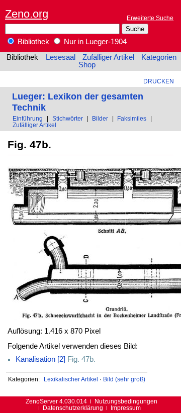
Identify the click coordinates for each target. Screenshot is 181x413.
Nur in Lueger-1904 (94, 42)
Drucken (158, 81)
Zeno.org (26, 14)
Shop (87, 65)
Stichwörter (67, 118)
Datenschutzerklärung (73, 407)
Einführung (28, 118)
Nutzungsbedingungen (126, 401)
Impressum (126, 407)
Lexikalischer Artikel (71, 379)
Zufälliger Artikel (108, 57)
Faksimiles (131, 118)
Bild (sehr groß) (124, 379)
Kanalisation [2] (40, 359)
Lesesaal (60, 57)
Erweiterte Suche (150, 18)
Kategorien (158, 57)
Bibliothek (32, 42)
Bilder (100, 118)
